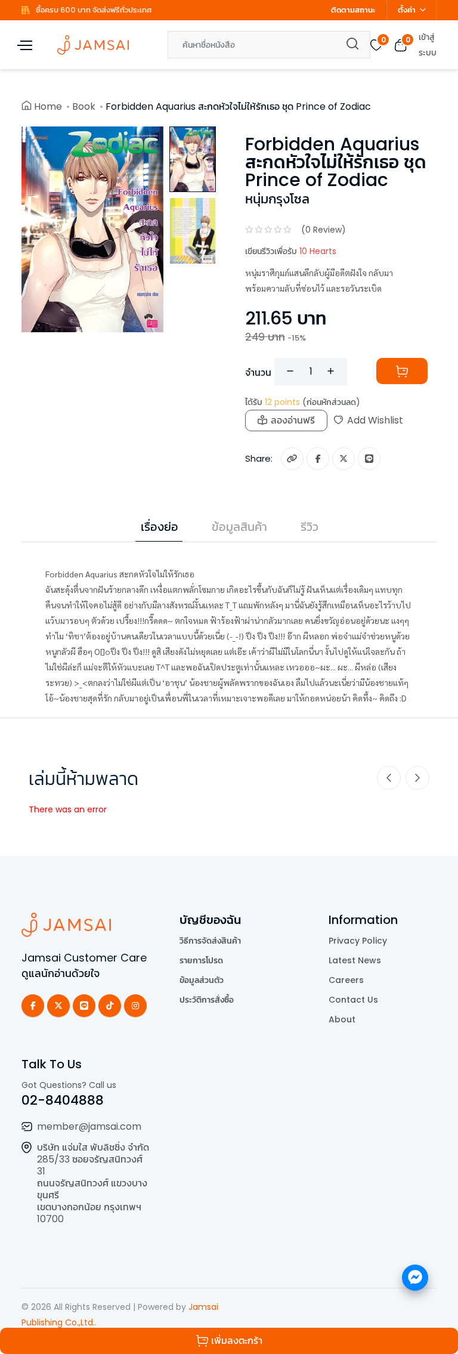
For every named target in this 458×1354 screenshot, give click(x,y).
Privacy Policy (358, 941)
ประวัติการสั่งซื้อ (207, 1000)
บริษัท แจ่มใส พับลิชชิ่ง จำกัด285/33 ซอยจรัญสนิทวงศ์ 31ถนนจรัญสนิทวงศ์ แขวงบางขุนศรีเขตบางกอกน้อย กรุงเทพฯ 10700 (93, 1183)
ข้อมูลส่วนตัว (202, 980)
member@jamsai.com (89, 1126)
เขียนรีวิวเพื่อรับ (290, 251)
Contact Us (353, 1000)
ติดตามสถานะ (353, 10)
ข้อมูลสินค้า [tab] (239, 526)
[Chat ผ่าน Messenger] (415, 1278)
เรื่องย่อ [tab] (159, 526)
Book (83, 106)
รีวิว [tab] (309, 526)
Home (48, 106)
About (342, 1019)
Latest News (355, 960)
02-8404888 (62, 1100)
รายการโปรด (201, 960)
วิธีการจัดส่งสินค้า (210, 941)
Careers (346, 980)
